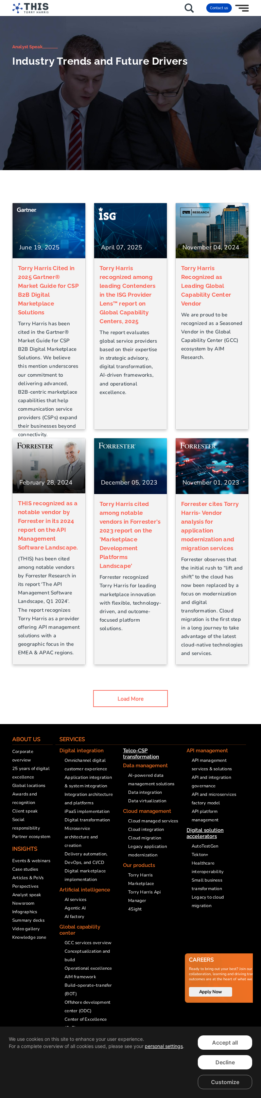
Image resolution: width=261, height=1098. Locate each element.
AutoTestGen (205, 846)
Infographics (24, 912)
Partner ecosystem (31, 837)
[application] (130, 1062)
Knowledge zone (29, 937)
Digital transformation (87, 820)
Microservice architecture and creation (81, 837)
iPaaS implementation (87, 811)
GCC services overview (88, 943)
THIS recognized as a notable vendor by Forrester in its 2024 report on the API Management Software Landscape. (48, 525)
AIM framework (80, 977)
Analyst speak (26, 895)
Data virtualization (147, 801)
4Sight (135, 909)
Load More (131, 699)
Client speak (25, 811)
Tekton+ (200, 855)
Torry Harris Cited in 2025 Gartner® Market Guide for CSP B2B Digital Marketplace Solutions (48, 290)
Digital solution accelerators (205, 833)
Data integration (145, 792)
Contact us (219, 8)
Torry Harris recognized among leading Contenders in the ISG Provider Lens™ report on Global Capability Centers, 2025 (127, 295)
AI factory (74, 917)
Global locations (28, 786)
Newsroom (23, 903)
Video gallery (26, 929)
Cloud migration (144, 838)
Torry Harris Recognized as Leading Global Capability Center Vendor (206, 286)
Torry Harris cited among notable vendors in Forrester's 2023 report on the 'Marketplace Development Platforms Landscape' (130, 535)
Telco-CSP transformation (141, 754)
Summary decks (28, 920)
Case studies (25, 869)
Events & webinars (31, 861)
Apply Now (210, 992)
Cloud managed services (153, 821)
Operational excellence (88, 968)
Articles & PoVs (28, 878)
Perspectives (25, 886)
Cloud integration (146, 829)
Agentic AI (75, 908)
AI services (75, 900)
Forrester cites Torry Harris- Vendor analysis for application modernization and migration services (210, 526)
